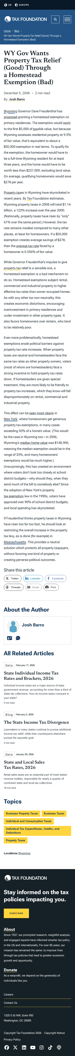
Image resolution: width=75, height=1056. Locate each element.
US (10, 5)
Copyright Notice (54, 1033)
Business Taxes (54, 813)
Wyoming (10, 111)
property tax (12, 268)
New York (10, 419)
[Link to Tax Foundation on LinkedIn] (24, 1047)
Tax (29, 198)
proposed (10, 117)
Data (9, 665)
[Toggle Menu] (67, 19)
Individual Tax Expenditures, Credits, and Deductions (32, 830)
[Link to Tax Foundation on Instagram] (41, 1047)
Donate (10, 970)
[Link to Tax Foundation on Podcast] (59, 1047)
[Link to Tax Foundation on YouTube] (33, 1047)
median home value (34, 443)
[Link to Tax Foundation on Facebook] (7, 1047)
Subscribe (16, 913)
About (9, 929)
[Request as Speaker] (18, 638)
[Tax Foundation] (26, 19)
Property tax (12, 192)
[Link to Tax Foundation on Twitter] (15, 1047)
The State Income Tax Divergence (36, 722)
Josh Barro (17, 99)
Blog (16, 30)
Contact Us (10, 1002)
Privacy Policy (12, 1039)
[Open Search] (55, 19)
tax (35, 129)
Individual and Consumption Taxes (28, 821)
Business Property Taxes (22, 813)
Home (7, 30)
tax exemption (14, 496)
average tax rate (27, 246)
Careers (8, 994)
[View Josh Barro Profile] (9, 638)
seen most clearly (41, 413)
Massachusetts (15, 542)
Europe (24, 5)
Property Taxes (15, 840)
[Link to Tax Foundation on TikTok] (50, 1047)
